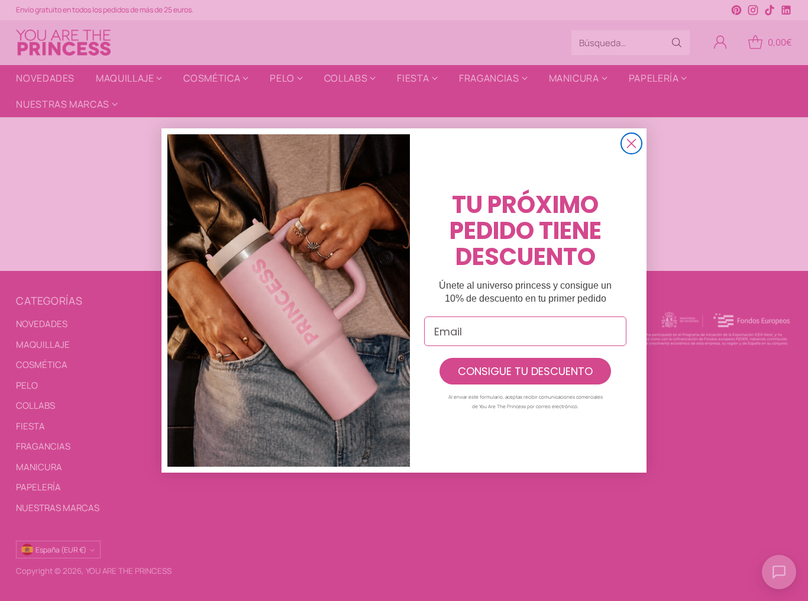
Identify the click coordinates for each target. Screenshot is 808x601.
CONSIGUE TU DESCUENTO (525, 371)
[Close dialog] (631, 143)
